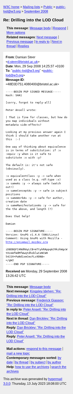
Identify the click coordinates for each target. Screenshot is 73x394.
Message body (40, 28)
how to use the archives (32, 367)
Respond (59, 28)
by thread (21, 362)
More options (15, 32)
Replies (23, 46)
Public (48, 7)
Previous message (19, 41)
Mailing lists (31, 7)
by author (54, 362)
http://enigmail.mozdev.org (27, 242)
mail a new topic (18, 353)
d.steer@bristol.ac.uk (23, 62)
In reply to (42, 41)
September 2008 (36, 11)
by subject (38, 362)
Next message (46, 37)
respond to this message (43, 348)
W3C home (11, 7)
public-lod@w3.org (26, 70)
